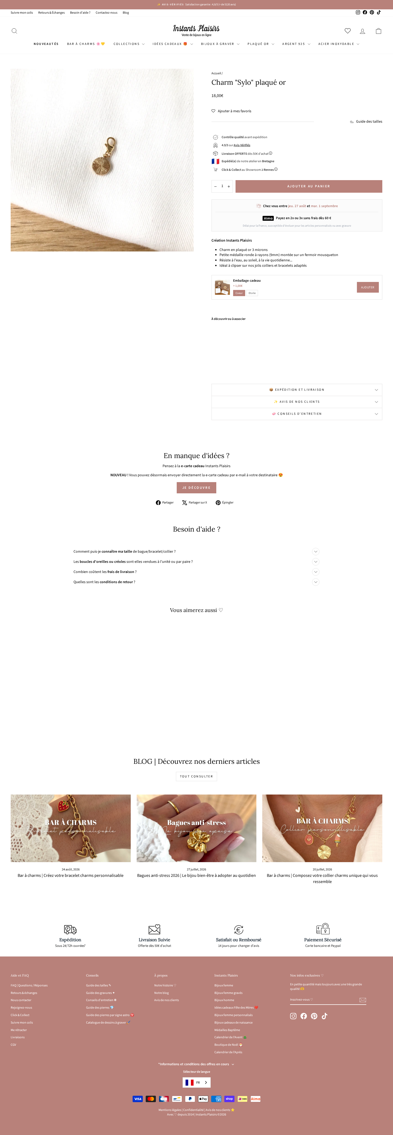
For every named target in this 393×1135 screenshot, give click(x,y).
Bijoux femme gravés (228, 993)
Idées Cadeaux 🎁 (171, 44)
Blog (126, 12)
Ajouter (368, 287)
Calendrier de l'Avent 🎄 (230, 1037)
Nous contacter (21, 1000)
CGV (13, 1045)
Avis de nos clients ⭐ (220, 1110)
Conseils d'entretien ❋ (101, 1000)
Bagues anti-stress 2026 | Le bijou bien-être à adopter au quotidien (196, 875)
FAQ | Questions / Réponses (29, 985)
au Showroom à (248, 170)
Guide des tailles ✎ (98, 985)
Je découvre (196, 487)
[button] (231, 111)
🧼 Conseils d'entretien (297, 414)
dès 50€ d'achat (245, 154)
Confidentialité (193, 1110)
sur (236, 145)
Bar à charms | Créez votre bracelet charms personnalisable (71, 875)
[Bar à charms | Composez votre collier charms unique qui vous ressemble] (322, 828)
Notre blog (161, 993)
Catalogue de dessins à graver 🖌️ (108, 1022)
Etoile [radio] (252, 293)
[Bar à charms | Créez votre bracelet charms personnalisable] (71, 828)
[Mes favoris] (348, 30)
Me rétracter (19, 1030)
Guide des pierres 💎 (100, 1007)
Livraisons (18, 1037)
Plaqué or (259, 44)
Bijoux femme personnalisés (233, 1015)
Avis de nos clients (166, 1000)
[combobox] (197, 1082)
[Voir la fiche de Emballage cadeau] (222, 287)
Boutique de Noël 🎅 (228, 1045)
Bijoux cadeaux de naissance (233, 1022)
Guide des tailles (369, 121)
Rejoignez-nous (21, 1007)
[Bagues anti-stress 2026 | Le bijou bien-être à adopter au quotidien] (197, 828)
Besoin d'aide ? (80, 12)
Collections (127, 44)
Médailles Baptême (227, 1030)
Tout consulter (196, 776)
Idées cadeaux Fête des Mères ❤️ (236, 1007)
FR (198, 1082)
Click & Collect (20, 1015)
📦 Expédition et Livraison (297, 390)
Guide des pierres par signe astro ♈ (110, 1015)
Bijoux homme (224, 1000)
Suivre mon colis (22, 12)
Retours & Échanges (51, 12)
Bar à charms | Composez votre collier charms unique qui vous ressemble (322, 879)
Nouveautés (46, 44)
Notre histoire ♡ (165, 985)
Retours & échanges (24, 993)
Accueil (216, 73)
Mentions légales (170, 1110)
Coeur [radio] (239, 293)
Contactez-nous (106, 12)
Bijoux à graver (218, 44)
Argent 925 (294, 44)
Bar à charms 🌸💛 (86, 44)
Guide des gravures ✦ (100, 993)
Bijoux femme (223, 985)
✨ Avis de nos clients (297, 402)
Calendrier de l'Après (228, 1052)
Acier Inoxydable (337, 44)
